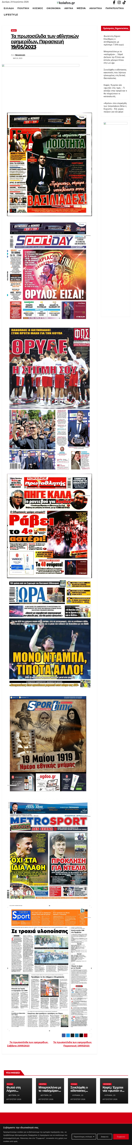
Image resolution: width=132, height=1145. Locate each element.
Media (81, 8)
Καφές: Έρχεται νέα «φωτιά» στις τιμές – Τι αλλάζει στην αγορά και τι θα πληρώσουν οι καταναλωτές (115, 91)
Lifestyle (11, 14)
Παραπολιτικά (115, 8)
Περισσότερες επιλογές (83, 1137)
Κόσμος (38, 8)
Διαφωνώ (104, 1137)
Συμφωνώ (121, 1137)
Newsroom (20, 55)
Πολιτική (23, 8)
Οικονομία (54, 8)
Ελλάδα (9, 8)
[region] (66, 1134)
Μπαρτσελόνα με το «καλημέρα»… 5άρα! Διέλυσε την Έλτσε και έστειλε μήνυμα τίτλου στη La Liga (114, 57)
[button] (129, 11)
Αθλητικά (95, 8)
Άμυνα (68, 8)
